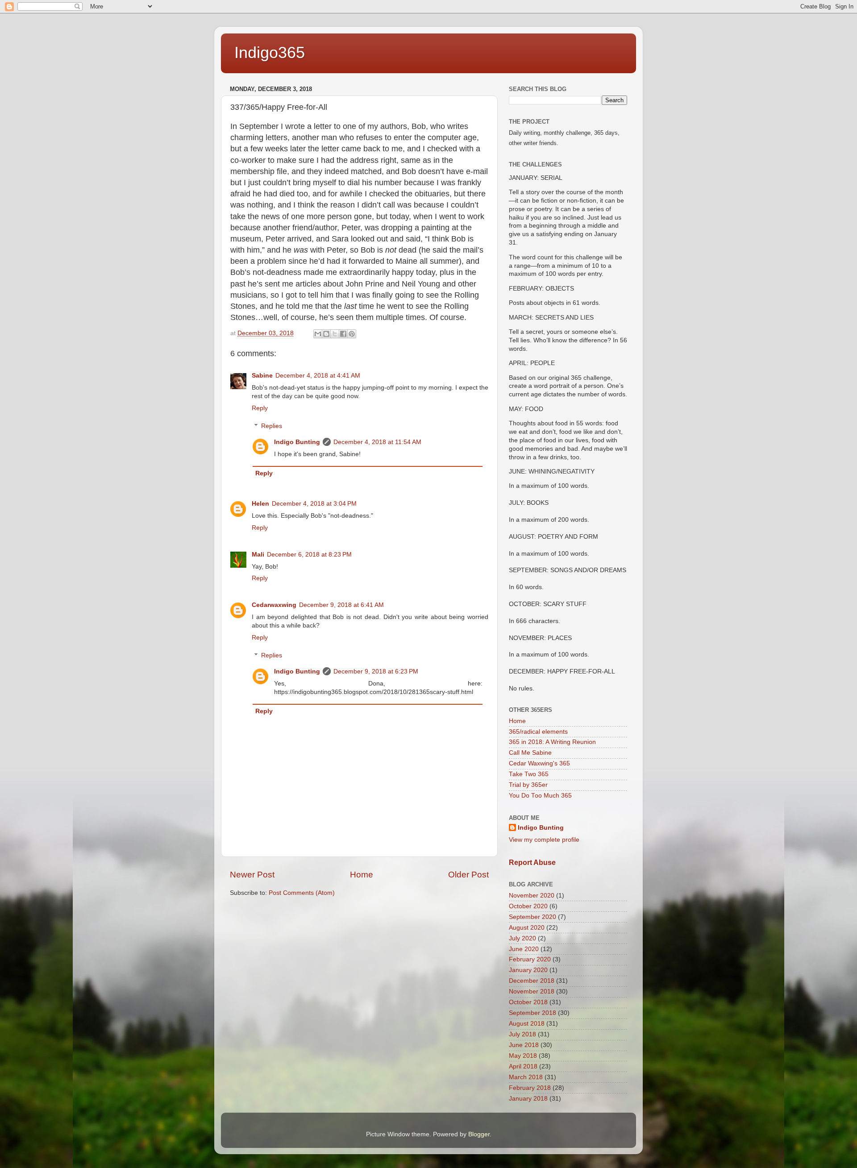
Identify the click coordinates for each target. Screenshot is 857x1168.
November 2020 (531, 895)
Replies (271, 426)
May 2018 (523, 1055)
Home (361, 874)
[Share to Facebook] (343, 333)
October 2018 (528, 1002)
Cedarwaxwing (274, 605)
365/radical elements (538, 731)
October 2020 (528, 906)
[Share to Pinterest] (351, 333)
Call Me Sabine (530, 752)
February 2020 (530, 959)
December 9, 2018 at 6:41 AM (341, 605)
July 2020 (522, 938)
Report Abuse (532, 862)
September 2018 (532, 1013)
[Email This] (317, 333)
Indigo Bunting (297, 442)
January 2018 (528, 1098)
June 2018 (524, 1045)
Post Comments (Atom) (302, 893)
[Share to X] (334, 333)
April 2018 (523, 1066)
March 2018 (526, 1077)
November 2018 (531, 991)
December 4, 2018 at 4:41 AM (317, 375)
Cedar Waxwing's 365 (539, 763)
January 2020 (528, 970)
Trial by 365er (528, 784)
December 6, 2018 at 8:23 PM (309, 554)
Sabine (262, 375)
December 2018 (531, 980)
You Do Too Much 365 (540, 795)
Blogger (479, 1134)
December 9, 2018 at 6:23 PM (375, 671)
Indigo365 (269, 52)
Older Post (468, 874)
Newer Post (252, 874)
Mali (258, 554)
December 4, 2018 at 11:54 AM (377, 442)
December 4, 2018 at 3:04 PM (314, 503)
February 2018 (530, 1088)
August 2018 (527, 1023)
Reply (260, 408)
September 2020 (532, 917)
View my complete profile (544, 839)
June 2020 (524, 949)
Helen (260, 503)
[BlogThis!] (326, 333)
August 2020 (527, 927)
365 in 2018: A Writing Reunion (552, 742)
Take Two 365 (529, 774)
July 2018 (522, 1034)
